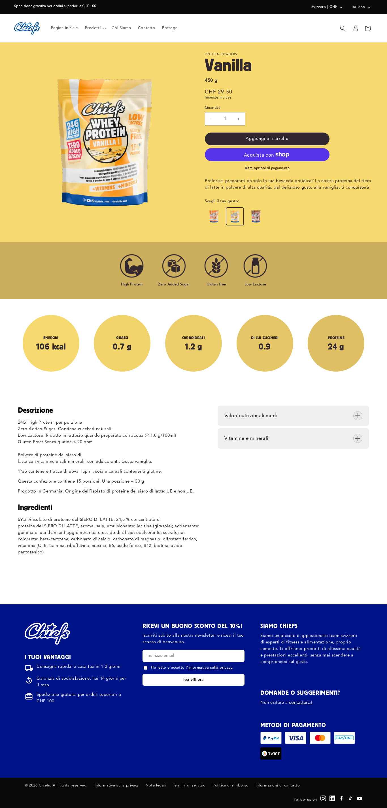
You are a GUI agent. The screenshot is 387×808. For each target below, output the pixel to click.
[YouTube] (359, 798)
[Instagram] (323, 798)
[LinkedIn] (332, 798)
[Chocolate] (256, 216)
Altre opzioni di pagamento (267, 168)
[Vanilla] (235, 216)
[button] (95, 28)
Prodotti (93, 28)
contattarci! (300, 703)
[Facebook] (341, 798)
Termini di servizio (189, 785)
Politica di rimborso (230, 785)
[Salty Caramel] (214, 216)
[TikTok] (350, 798)
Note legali (156, 785)
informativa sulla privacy (210, 668)
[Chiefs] (47, 633)
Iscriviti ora (193, 680)
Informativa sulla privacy (117, 785)
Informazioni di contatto (278, 785)
